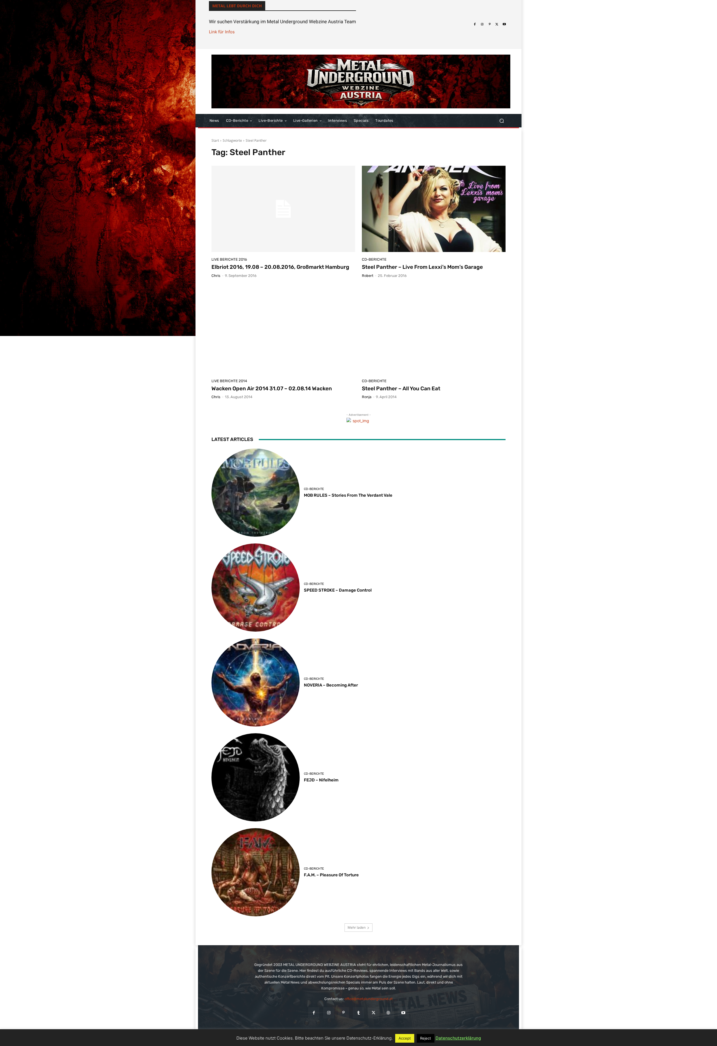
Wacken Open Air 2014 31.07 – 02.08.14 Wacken (271, 388)
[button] (501, 120)
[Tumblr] (358, 1012)
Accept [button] (405, 1038)
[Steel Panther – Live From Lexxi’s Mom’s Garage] (434, 209)
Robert (367, 276)
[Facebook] (474, 24)
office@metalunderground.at (368, 999)
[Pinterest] (489, 24)
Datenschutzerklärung (458, 1038)
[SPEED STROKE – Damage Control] (255, 587)
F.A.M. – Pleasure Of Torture (331, 874)
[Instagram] (482, 24)
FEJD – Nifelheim (321, 780)
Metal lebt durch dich (237, 5)
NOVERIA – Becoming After (331, 685)
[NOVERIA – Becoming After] (255, 682)
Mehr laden (357, 927)
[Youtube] (504, 24)
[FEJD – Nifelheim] (255, 777)
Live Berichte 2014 (229, 381)
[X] (496, 24)
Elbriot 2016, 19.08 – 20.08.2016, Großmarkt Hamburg (280, 267)
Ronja (366, 397)
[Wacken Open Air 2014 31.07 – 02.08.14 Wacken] (283, 330)
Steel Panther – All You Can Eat (401, 388)
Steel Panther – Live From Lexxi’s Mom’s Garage (422, 267)
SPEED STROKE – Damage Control (338, 590)
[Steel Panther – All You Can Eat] (434, 330)
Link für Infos (222, 31)
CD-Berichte (374, 259)
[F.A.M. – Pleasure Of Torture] (255, 872)
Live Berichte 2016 (229, 259)
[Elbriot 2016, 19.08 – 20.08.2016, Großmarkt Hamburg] (283, 209)
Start (215, 140)
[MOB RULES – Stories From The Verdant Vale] (255, 493)
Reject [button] (425, 1038)
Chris (215, 276)
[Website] (388, 1012)
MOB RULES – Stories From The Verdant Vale (348, 495)
